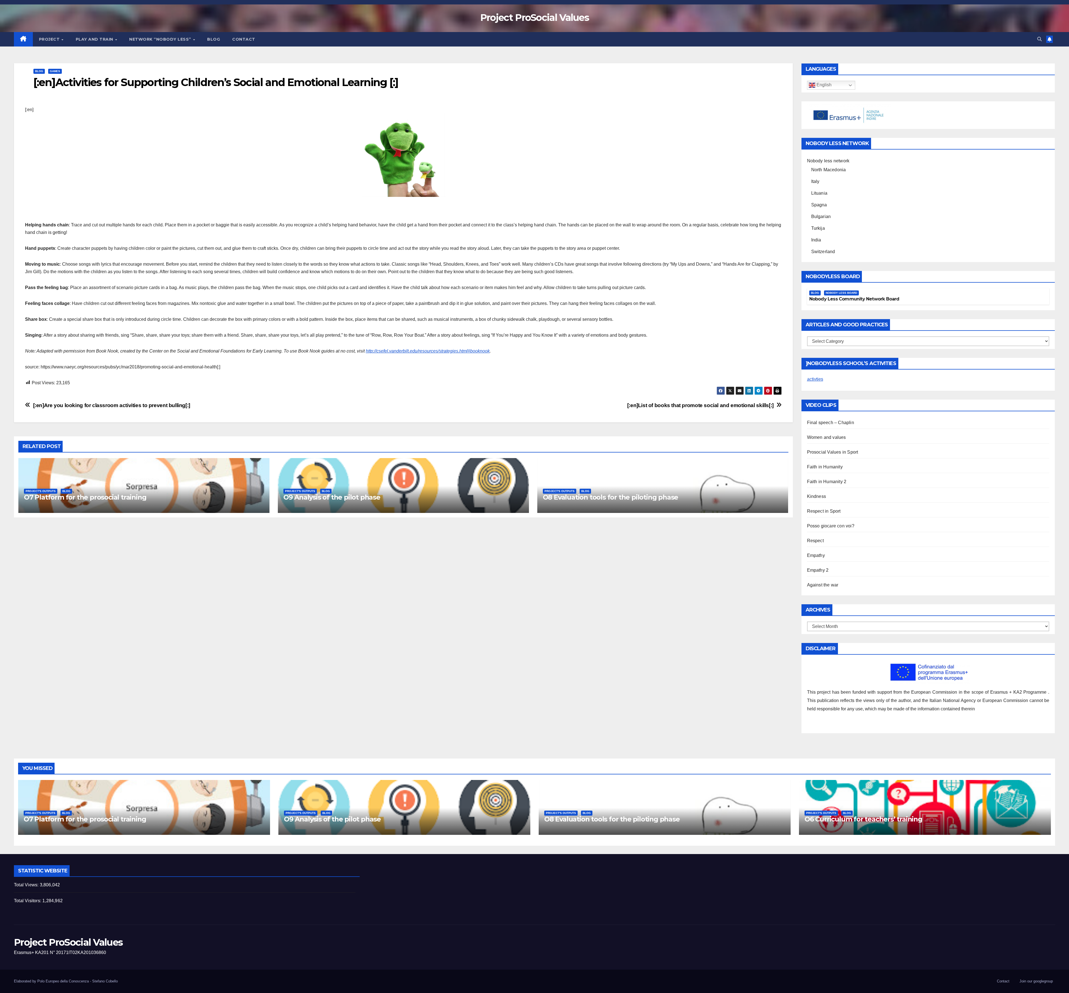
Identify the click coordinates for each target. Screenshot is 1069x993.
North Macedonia (828, 169)
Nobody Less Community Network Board (854, 299)
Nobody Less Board (841, 292)
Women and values (826, 437)
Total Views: (27, 884)
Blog (213, 39)
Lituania (819, 193)
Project (50, 39)
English (823, 85)
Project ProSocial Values (534, 17)
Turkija (818, 228)
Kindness (816, 496)
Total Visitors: (28, 900)
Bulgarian (821, 216)
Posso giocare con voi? (830, 526)
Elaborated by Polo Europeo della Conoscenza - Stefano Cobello (66, 981)
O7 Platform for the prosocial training (85, 497)
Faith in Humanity (825, 466)
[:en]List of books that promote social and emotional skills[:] (700, 405)
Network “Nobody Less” (160, 39)
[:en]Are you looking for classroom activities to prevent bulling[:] (111, 405)
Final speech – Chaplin (830, 422)
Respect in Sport (824, 511)
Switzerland (823, 251)
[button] (1039, 39)
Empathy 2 (818, 570)
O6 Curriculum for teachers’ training (863, 819)
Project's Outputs (41, 491)
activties (815, 379)
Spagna (819, 204)
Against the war (822, 585)
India (816, 240)
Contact (243, 39)
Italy (815, 181)
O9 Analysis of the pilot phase (331, 497)
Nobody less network (828, 160)
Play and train (95, 39)
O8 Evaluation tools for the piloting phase (610, 497)
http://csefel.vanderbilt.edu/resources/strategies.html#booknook (428, 351)
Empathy (816, 555)
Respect (815, 540)
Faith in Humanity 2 (827, 481)
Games (55, 71)
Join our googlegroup (1036, 981)
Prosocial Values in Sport (832, 452)
